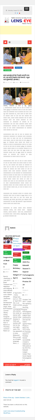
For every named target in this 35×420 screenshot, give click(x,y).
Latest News (8, 67)
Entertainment (19, 249)
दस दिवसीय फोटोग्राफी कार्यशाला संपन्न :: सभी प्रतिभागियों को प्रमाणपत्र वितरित (25, 365)
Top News (7, 70)
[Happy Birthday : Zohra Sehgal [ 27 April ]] (17, 242)
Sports (26, 252)
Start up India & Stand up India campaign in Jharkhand (10, 365)
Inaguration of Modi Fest (8, 260)
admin (17, 82)
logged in (17, 380)
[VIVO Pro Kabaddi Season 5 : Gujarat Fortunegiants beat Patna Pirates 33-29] (27, 240)
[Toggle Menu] (26, 9)
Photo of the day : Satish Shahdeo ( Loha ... (17, 397)
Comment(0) (25, 82)
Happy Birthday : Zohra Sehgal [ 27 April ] (17, 271)
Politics (18, 67)
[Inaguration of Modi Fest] (7, 240)
